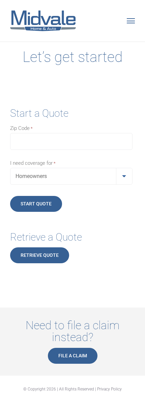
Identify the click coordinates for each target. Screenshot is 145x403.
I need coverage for (33, 163)
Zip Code (21, 128)
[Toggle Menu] (131, 20)
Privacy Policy (109, 389)
